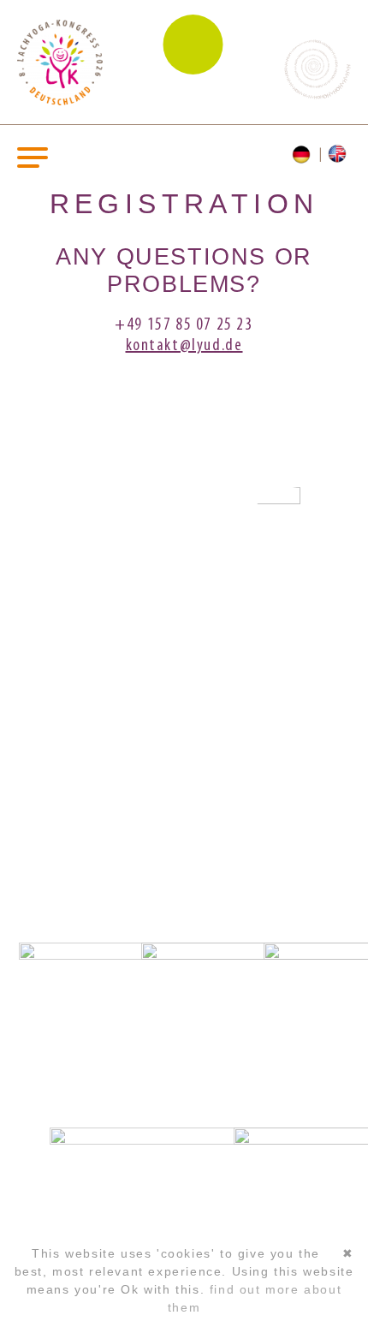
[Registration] (303, 155)
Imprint (184, 847)
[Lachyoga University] (60, 102)
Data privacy (184, 871)
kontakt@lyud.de (184, 345)
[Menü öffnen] (32, 156)
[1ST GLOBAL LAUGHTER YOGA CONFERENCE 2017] (196, 538)
